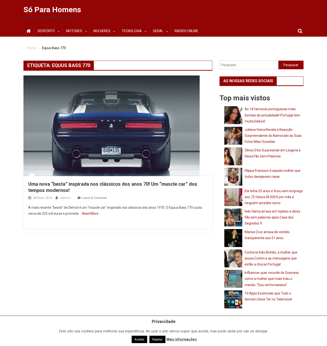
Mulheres (101, 31)
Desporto (46, 31)
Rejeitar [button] (157, 339)
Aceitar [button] (139, 339)
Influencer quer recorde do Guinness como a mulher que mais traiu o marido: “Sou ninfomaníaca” (272, 279)
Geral (158, 31)
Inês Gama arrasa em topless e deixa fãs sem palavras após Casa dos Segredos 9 (272, 217)
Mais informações (181, 339)
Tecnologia (132, 31)
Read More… (91, 213)
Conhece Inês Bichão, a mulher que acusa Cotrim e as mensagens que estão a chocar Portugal (271, 258)
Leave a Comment (94, 198)
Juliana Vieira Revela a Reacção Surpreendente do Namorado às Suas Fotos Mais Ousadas (273, 136)
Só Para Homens (52, 9)
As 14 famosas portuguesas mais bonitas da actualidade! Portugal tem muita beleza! (272, 115)
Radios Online (186, 31)
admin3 (65, 198)
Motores (74, 31)
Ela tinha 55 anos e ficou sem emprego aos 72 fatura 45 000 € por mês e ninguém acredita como (274, 197)
